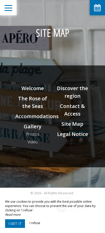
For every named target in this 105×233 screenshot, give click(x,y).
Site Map (72, 123)
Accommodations (37, 116)
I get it (15, 223)
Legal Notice (72, 134)
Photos (32, 134)
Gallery (33, 126)
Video (33, 142)
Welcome (32, 88)
